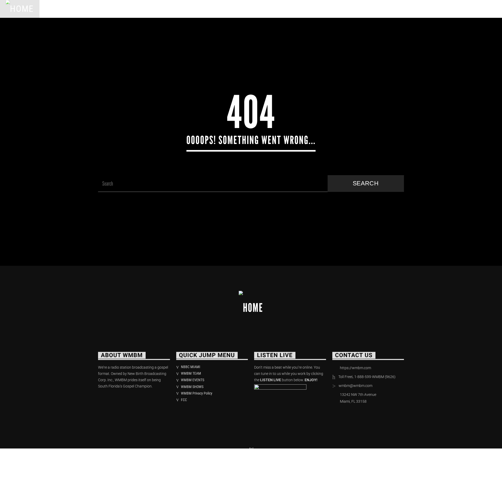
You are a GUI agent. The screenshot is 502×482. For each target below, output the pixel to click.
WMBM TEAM (191, 373)
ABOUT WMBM (86, 8)
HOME (53, 8)
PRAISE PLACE (128, 8)
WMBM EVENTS (192, 380)
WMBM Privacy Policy (196, 393)
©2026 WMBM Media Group (129, 463)
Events (164, 8)
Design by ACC (180, 463)
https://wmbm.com (355, 368)
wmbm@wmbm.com (355, 386)
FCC (184, 400)
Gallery (235, 8)
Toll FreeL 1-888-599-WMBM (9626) (367, 377)
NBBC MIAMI (190, 367)
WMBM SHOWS (192, 387)
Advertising (199, 8)
